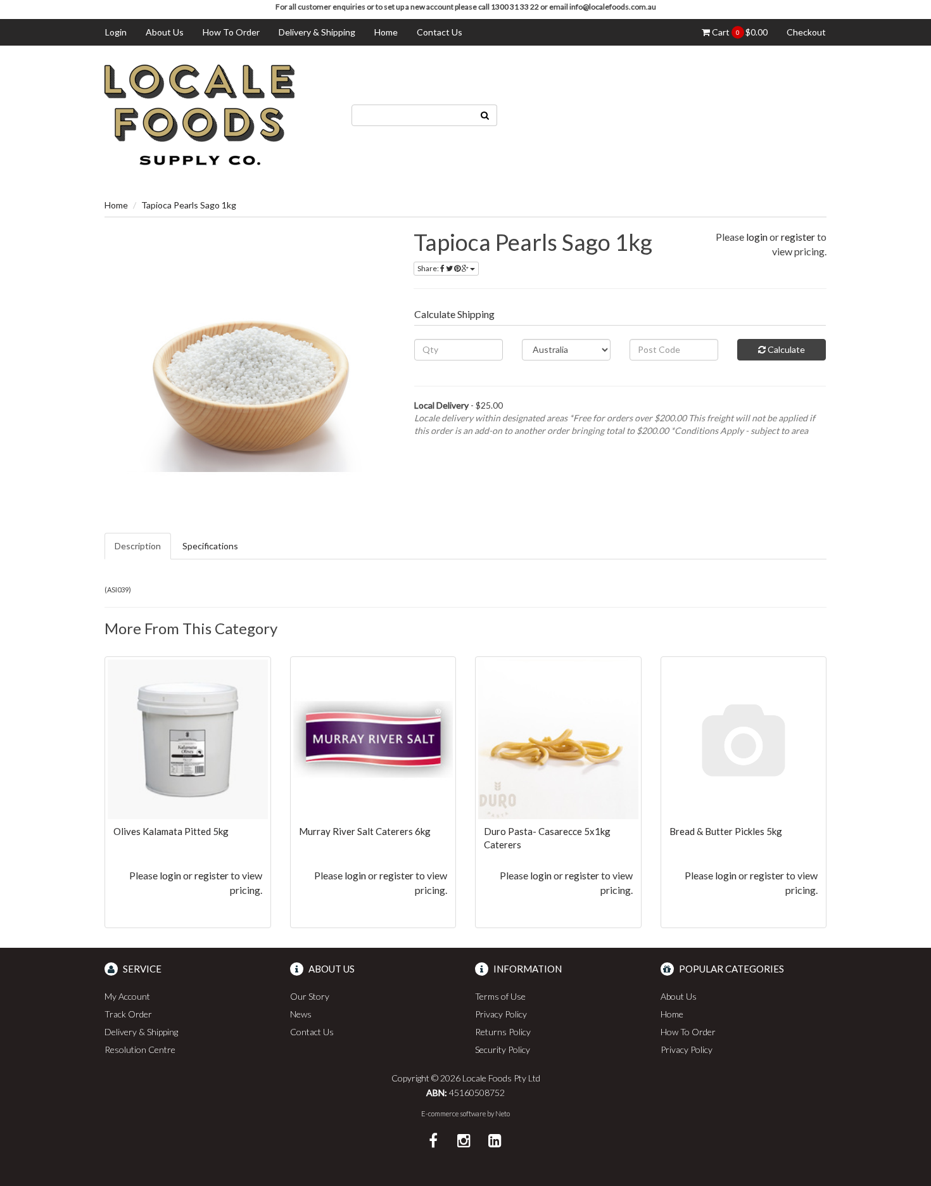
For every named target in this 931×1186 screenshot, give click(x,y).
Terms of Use (500, 996)
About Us (165, 32)
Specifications (210, 545)
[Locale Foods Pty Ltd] (199, 113)
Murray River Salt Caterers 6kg (365, 831)
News (301, 1014)
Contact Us (439, 32)
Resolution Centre (139, 1049)
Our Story (309, 996)
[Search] (485, 115)
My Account (127, 996)
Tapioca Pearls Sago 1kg (188, 205)
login (757, 237)
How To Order (231, 32)
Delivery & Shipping (317, 32)
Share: (428, 268)
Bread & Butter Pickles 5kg (725, 831)
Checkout (806, 32)
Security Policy (502, 1049)
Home (386, 32)
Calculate (785, 349)
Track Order (128, 1014)
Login (116, 32)
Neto (502, 1113)
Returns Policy (503, 1031)
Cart (739, 32)
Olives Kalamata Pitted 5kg (171, 831)
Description (138, 545)
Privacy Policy (501, 1014)
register (798, 237)
